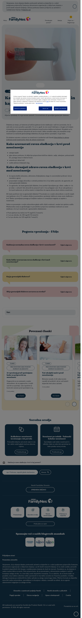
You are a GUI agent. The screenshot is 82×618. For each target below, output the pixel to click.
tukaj (47, 101)
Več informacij (39, 103)
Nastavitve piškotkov (20, 108)
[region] (40, 102)
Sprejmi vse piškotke (60, 108)
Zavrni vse (45, 108)
